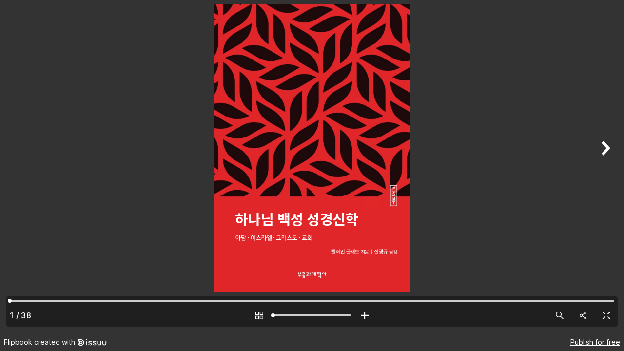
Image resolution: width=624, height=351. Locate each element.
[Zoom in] (364, 315)
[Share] (583, 315)
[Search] (559, 315)
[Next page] (604, 166)
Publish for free (595, 342)
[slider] (312, 315)
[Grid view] (259, 315)
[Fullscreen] (606, 315)
